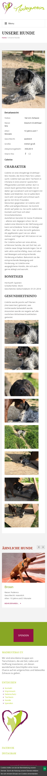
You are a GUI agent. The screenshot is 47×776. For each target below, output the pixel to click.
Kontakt (8, 688)
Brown (9, 587)
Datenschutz (10, 694)
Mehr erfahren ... (12, 603)
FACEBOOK (8, 747)
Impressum (10, 691)
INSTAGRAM (9, 753)
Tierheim (9, 697)
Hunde (8, 700)
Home (4, 37)
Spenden (23, 635)
